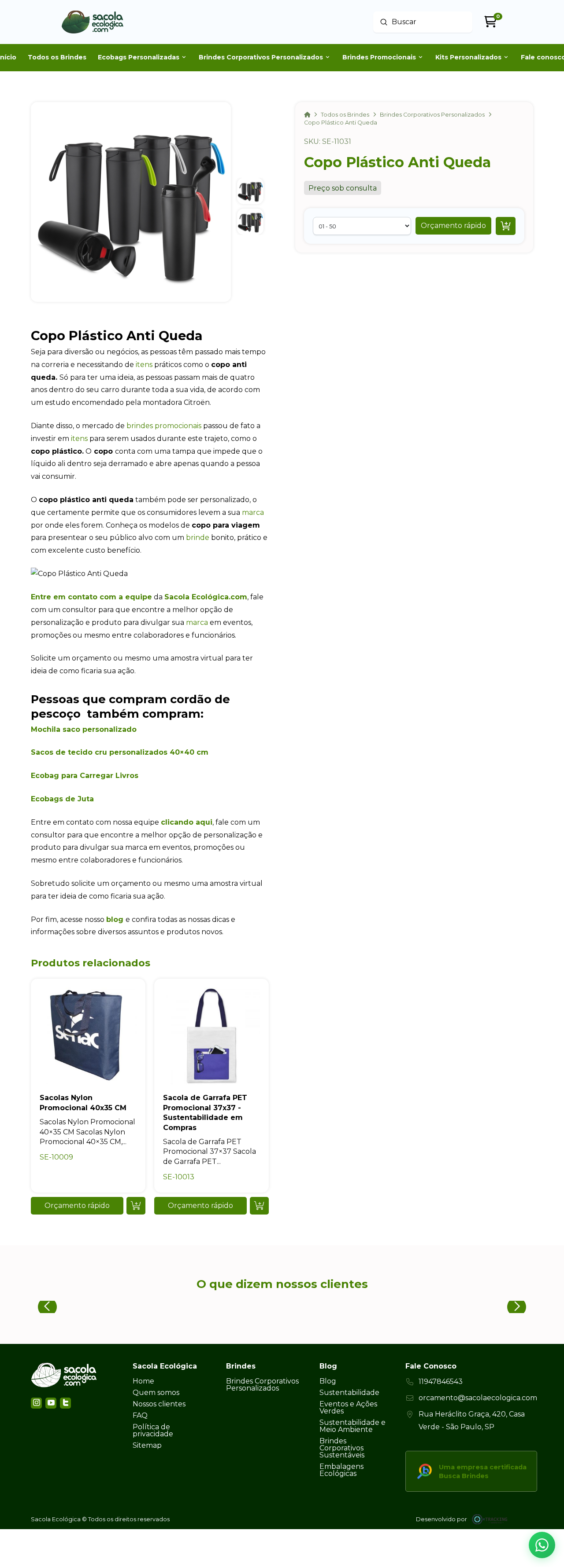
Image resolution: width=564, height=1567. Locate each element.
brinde (197, 537)
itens (144, 364)
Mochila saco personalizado (84, 729)
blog (114, 919)
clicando (177, 822)
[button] (453, 226)
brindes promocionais (163, 426)
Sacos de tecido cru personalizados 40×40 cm (119, 752)
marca (253, 512)
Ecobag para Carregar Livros (84, 775)
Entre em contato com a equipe (91, 597)
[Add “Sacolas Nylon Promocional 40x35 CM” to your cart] (135, 1206)
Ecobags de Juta (62, 799)
